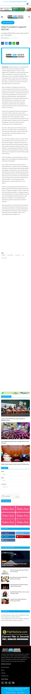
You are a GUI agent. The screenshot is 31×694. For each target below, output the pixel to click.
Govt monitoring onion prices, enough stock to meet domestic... (15, 442)
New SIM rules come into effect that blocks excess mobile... (18, 578)
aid (22, 255)
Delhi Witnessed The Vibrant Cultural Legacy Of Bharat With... (19, 585)
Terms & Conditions (11, 692)
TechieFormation (19, 690)
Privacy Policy (20, 692)
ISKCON (3, 255)
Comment (3, 484)
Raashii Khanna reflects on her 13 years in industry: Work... (19, 592)
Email (2, 477)
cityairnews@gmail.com (7, 618)
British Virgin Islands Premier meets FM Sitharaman (15, 464)
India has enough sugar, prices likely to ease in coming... (19, 570)
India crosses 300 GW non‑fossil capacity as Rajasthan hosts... (13, 419)
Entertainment (4, 676)
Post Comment (6, 501)
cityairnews (6, 38)
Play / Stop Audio (7, 22)
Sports (2, 670)
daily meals (4, 258)
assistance (17, 255)
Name (2, 471)
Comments (4, 468)
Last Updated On (14, 1)
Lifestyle (3, 673)
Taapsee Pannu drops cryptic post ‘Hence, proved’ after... (18, 600)
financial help (10, 255)
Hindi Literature (5, 667)
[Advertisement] (15, 234)
